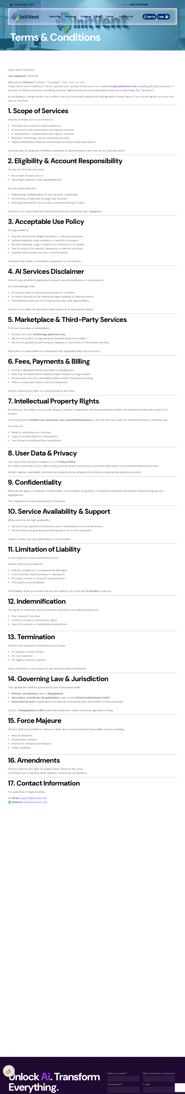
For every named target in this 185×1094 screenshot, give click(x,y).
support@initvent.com (33, 798)
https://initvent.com (124, 86)
